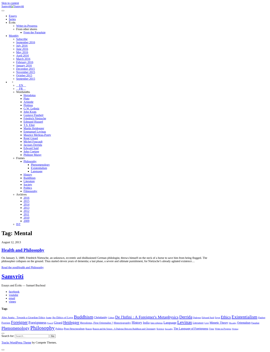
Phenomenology (40, 164)
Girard (58, 322)
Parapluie (255, 323)
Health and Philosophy (22, 250)
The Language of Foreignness (191, 328)
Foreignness (37, 322)
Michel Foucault (33, 141)
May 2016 (22, 52)
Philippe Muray (33, 154)
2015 (26, 201)
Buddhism (29, 177)
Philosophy (30, 161)
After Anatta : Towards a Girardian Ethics (23, 317)
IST (18, 224)
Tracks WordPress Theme (16, 342)
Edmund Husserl (33, 121)
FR (21, 88)
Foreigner (19, 322)
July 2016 (22, 45)
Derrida (185, 317)
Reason (88, 329)
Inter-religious (156, 323)
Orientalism (244, 322)
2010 (26, 217)
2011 (26, 214)
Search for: (7, 335)
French (50, 323)
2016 (26, 197)
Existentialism (39, 168)
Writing (235, 329)
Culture (111, 317)
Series (12, 19)
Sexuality (169, 329)
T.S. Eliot (29, 125)
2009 (26, 220)
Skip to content (10, 3)
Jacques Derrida (33, 144)
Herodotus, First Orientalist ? (96, 322)
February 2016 (24, 62)
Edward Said (31, 148)
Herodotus (30, 95)
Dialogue (197, 317)
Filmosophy (30, 191)
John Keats (30, 111)
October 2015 (24, 75)
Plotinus (28, 105)
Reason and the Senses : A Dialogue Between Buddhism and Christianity (124, 329)
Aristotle (28, 101)
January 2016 (24, 65)
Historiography (122, 322)
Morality (232, 323)
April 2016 (22, 55)
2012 (26, 211)
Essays (13, 15)
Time (211, 328)
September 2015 (25, 78)
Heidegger (71, 322)
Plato (26, 98)
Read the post (22, 267)
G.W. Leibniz (31, 108)
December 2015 (25, 68)
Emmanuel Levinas (35, 131)
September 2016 (25, 42)
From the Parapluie (35, 32)
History (28, 174)
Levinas (184, 322)
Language (36, 171)
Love (206, 323)
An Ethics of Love (62, 317)
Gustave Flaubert (33, 115)
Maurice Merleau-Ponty (37, 135)
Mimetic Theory (219, 322)
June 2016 (22, 49)
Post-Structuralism (74, 328)
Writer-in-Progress (26, 25)
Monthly (14, 35)
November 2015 (25, 72)
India (146, 322)
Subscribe (22, 39)
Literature (29, 181)
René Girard (31, 138)
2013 (26, 207)
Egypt (217, 317)
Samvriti (12, 276)
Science (160, 328)
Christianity (100, 317)
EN (21, 85)
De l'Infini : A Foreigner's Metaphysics (147, 317)
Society (28, 184)
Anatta (48, 317)
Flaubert (261, 317)
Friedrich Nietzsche (35, 118)
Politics (28, 187)
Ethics (226, 317)
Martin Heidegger (34, 128)
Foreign (5, 322)
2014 (26, 204)
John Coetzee (31, 151)
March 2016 (23, 58)
